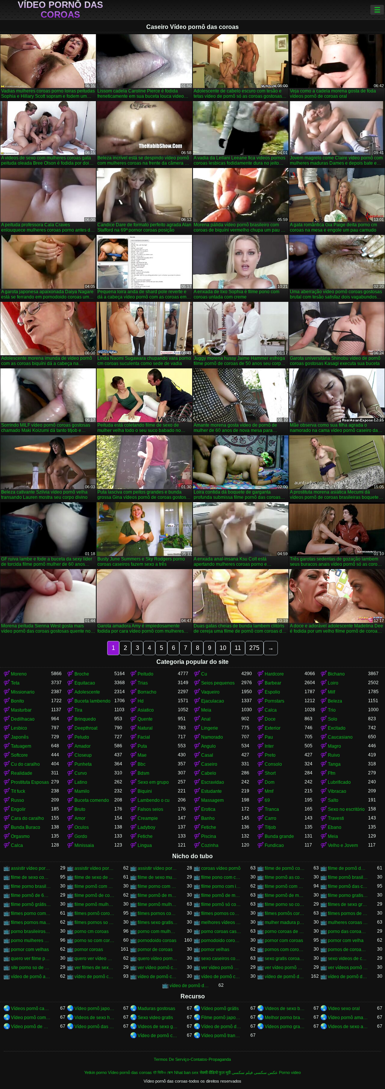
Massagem (212, 800)
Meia (206, 710)
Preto (270, 755)
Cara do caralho (27, 818)
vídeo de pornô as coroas (31, 976)
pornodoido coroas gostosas (221, 940)
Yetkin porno (95, 1072)
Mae (142, 755)
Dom (269, 782)
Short (270, 773)
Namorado (212, 737)
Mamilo (81, 791)
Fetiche (208, 827)
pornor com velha (346, 940)
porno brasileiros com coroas (31, 931)
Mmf (269, 791)
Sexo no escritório (346, 809)
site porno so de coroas (31, 967)
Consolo (273, 764)
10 (223, 648)
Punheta (83, 764)
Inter (269, 746)
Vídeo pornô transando (221, 1035)
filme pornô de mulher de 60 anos (221, 895)
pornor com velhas (30, 949)
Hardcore (274, 674)
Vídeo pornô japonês (94, 1008)
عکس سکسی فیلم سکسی (255, 1072)
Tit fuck (18, 791)
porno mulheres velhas (31, 940)
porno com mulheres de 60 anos (158, 931)
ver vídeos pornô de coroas (348, 967)
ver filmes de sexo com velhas (94, 967)
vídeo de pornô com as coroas (94, 976)
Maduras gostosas (156, 1008)
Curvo (80, 773)
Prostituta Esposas (30, 782)
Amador (82, 746)
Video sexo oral (344, 1008)
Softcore (19, 755)
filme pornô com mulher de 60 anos (285, 886)
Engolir (18, 809)
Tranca (272, 809)
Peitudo (145, 674)
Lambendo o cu (154, 800)
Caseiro (209, 764)
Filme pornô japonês (221, 1017)
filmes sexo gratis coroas (158, 922)
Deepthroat (85, 728)
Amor (79, 818)
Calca (271, 710)
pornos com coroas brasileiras (285, 949)
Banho (208, 818)
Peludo (81, 737)
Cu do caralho (25, 764)
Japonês (20, 737)
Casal (207, 755)
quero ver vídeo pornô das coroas (94, 958)
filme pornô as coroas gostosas (285, 877)
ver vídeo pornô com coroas (158, 967)
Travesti (336, 818)
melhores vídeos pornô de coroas (221, 922)
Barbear (273, 683)
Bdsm (143, 773)
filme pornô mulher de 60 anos (158, 904)
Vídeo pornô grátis (220, 1008)
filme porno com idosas (221, 886)
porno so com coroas (94, 940)
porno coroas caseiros (221, 931)
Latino (80, 782)
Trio (332, 710)
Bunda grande (279, 836)
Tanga (334, 764)
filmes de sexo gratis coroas (348, 904)
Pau (269, 737)
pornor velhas (215, 949)
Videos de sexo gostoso (158, 1026)
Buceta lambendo (92, 701)
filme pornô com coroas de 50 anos (94, 886)
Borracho (147, 692)
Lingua (145, 845)
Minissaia (84, 845)
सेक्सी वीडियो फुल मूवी (215, 1072)
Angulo (208, 746)
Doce (270, 719)
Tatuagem (21, 746)
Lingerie (209, 728)
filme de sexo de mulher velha (94, 877)
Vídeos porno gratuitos (285, 1026)
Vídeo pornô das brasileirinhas (94, 1026)
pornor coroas (88, 949)
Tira (78, 710)
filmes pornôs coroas (285, 913)
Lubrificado (339, 782)
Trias (143, 683)
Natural (145, 728)
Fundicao (274, 845)
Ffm (331, 773)
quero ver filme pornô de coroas (31, 958)
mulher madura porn (285, 922)
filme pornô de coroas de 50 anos (94, 895)
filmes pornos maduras (31, 922)
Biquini (145, 791)
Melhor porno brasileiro (285, 1017)
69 (267, 800)
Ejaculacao (212, 701)
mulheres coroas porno (348, 922)
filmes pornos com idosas (158, 913)
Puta (142, 746)
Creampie (148, 818)
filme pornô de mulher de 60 (158, 895)
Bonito (17, 701)
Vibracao (337, 791)
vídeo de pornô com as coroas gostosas (158, 976)
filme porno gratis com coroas (348, 895)
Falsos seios (150, 809)
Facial (144, 737)
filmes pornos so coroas (94, 922)
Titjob (270, 827)
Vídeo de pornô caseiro (158, 1035)
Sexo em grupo (153, 782)
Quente (145, 719)
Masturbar (21, 710)
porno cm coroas (91, 931)
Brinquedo (85, 719)
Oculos (81, 827)
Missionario (23, 692)
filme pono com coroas (221, 877)
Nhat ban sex (186, 1072)
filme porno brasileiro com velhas (31, 886)
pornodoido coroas (157, 940)
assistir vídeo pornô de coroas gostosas (158, 868)
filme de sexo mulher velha (158, 877)
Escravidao (212, 782)
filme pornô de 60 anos (31, 895)
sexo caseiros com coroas (221, 958)
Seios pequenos (218, 683)
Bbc (142, 764)
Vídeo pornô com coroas (31, 1017)
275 (254, 648)
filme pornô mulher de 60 (94, 904)
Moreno (19, 674)
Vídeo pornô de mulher (31, 1026)
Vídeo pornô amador (348, 1017)
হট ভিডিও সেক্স (163, 1072)
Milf (331, 692)
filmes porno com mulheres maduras (31, 913)
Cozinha (209, 845)
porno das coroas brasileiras (348, 931)
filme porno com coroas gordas (158, 886)
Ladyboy (146, 827)
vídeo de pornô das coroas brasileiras (348, 976)
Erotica (208, 809)
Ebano (334, 827)
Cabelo (208, 773)
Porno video (290, 1072)
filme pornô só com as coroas (221, 904)
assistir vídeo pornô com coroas (31, 868)
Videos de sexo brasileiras (285, 1008)
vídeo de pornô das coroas (285, 976)
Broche (81, 674)
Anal (206, 719)
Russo (17, 800)
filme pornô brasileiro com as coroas (348, 877)
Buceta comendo (91, 800)
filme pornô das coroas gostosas (348, 886)
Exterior (272, 728)
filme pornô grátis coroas (31, 904)
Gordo (80, 836)
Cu (204, 674)
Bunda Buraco (25, 827)
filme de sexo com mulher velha (31, 877)
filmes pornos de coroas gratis (348, 913)
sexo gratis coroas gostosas (285, 958)
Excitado (337, 728)
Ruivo (334, 755)
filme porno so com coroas (285, 904)
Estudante (211, 791)
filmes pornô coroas (94, 913)
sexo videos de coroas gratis (348, 958)
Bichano (336, 674)
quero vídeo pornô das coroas (158, 958)
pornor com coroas (284, 940)
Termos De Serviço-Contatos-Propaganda (192, 1059)
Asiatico (146, 710)
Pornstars (274, 701)
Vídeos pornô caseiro (31, 1008)
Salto (333, 800)
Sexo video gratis (155, 1017)
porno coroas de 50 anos (285, 931)
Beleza (335, 701)
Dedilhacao (23, 719)
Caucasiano (340, 737)
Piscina (208, 836)
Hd (141, 701)
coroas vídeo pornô (221, 868)
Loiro (333, 683)
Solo (332, 719)
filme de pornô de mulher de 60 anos (348, 868)
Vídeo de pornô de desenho (221, 1026)
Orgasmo (20, 836)
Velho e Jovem (343, 845)
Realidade (21, 773)
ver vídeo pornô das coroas (221, 967)
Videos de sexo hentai (94, 1017)
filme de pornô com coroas (285, 868)
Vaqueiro (210, 692)
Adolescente (87, 692)
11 (238, 648)
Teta (15, 683)
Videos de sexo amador (348, 1026)
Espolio (272, 692)
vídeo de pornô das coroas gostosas (190, 985)
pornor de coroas (155, 949)
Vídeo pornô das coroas (60, 10)
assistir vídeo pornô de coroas (94, 868)
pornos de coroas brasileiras (348, 949)
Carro (270, 818)
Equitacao (84, 683)
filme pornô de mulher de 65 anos (285, 895)
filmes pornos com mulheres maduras (221, 913)
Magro (334, 746)
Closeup (83, 755)
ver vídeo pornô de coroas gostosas (285, 967)
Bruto (79, 809)
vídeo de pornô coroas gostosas (221, 976)
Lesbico (19, 728)
